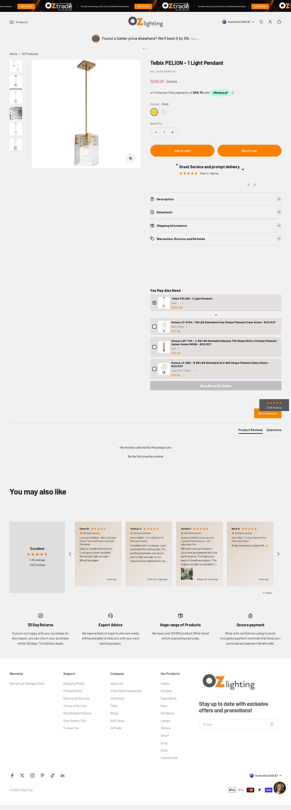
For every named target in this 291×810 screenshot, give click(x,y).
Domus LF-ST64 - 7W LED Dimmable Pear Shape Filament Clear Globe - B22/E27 (223, 322)
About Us (116, 683)
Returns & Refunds (76, 698)
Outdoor (166, 691)
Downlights (169, 698)
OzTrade (116, 728)
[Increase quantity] (172, 132)
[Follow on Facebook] (12, 775)
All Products (30, 54)
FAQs (113, 706)
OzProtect (117, 698)
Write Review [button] (268, 413)
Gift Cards (117, 720)
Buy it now (249, 150)
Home (13, 54)
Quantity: (156, 123)
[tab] (251, 431)
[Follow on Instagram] (32, 775)
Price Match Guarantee (126, 691)
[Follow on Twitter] (22, 775)
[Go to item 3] (16, 98)
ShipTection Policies (77, 713)
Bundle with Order (216, 385)
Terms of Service (75, 706)
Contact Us (71, 728)
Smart (165, 735)
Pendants (167, 713)
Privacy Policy (72, 691)
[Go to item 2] (16, 82)
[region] (174, 554)
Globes (165, 728)
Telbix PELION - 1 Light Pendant (191, 298)
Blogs (114, 713)
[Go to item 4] (16, 114)
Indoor (165, 683)
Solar (164, 750)
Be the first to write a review (145, 456)
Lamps (165, 720)
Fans (164, 706)
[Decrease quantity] (156, 132)
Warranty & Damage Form (27, 683)
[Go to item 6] (16, 145)
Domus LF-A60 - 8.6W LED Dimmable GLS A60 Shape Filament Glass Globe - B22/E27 (220, 364)
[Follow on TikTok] (52, 775)
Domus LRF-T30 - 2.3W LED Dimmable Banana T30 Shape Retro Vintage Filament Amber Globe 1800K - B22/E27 (224, 342)
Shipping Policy (73, 683)
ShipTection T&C (75, 720)
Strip (164, 743)
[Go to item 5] (16, 130)
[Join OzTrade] (145, 6)
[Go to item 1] (16, 66)
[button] (145, 455)
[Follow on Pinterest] (42, 775)
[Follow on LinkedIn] (62, 775)
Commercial (169, 758)
